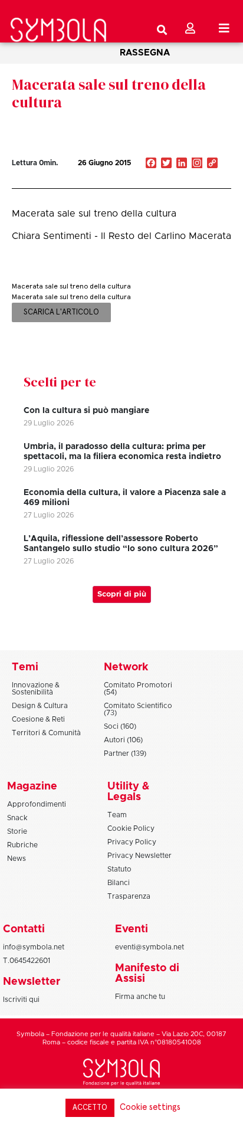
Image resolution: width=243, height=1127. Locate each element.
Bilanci (118, 882)
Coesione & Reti (38, 719)
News (16, 858)
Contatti (24, 929)
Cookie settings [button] (150, 1107)
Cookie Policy (131, 828)
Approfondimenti (36, 804)
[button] (181, 176)
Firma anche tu (140, 996)
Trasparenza (128, 896)
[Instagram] (197, 164)
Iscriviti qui (21, 999)
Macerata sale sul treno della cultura (109, 93)
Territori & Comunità (46, 732)
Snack (17, 817)
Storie (17, 831)
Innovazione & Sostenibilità (36, 689)
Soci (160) (120, 726)
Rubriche (22, 844)
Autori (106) (123, 739)
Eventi (131, 929)
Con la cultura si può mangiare (86, 411)
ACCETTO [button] (90, 1108)
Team (117, 814)
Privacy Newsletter (139, 855)
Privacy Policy (131, 842)
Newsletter (31, 982)
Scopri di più (121, 594)
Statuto (119, 869)
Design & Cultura (40, 705)
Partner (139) (125, 753)
